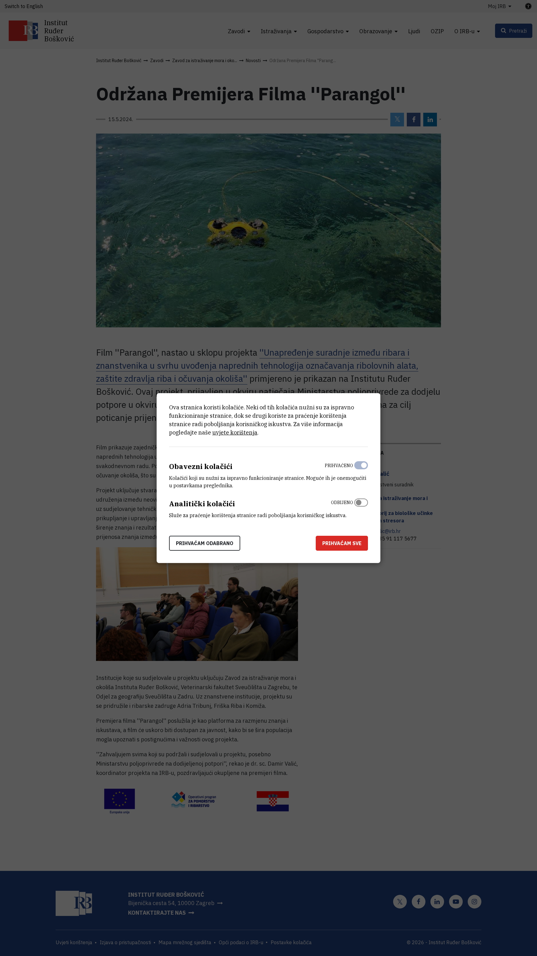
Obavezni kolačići (200, 466)
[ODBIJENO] (361, 507)
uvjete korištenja (234, 432)
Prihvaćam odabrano (204, 543)
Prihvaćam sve (341, 543)
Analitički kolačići (202, 503)
